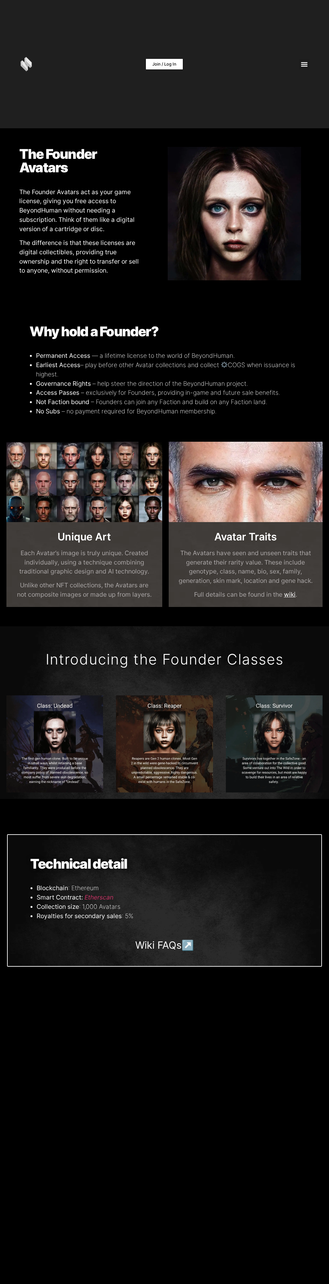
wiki (290, 594)
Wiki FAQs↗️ (164, 945)
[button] (304, 64)
